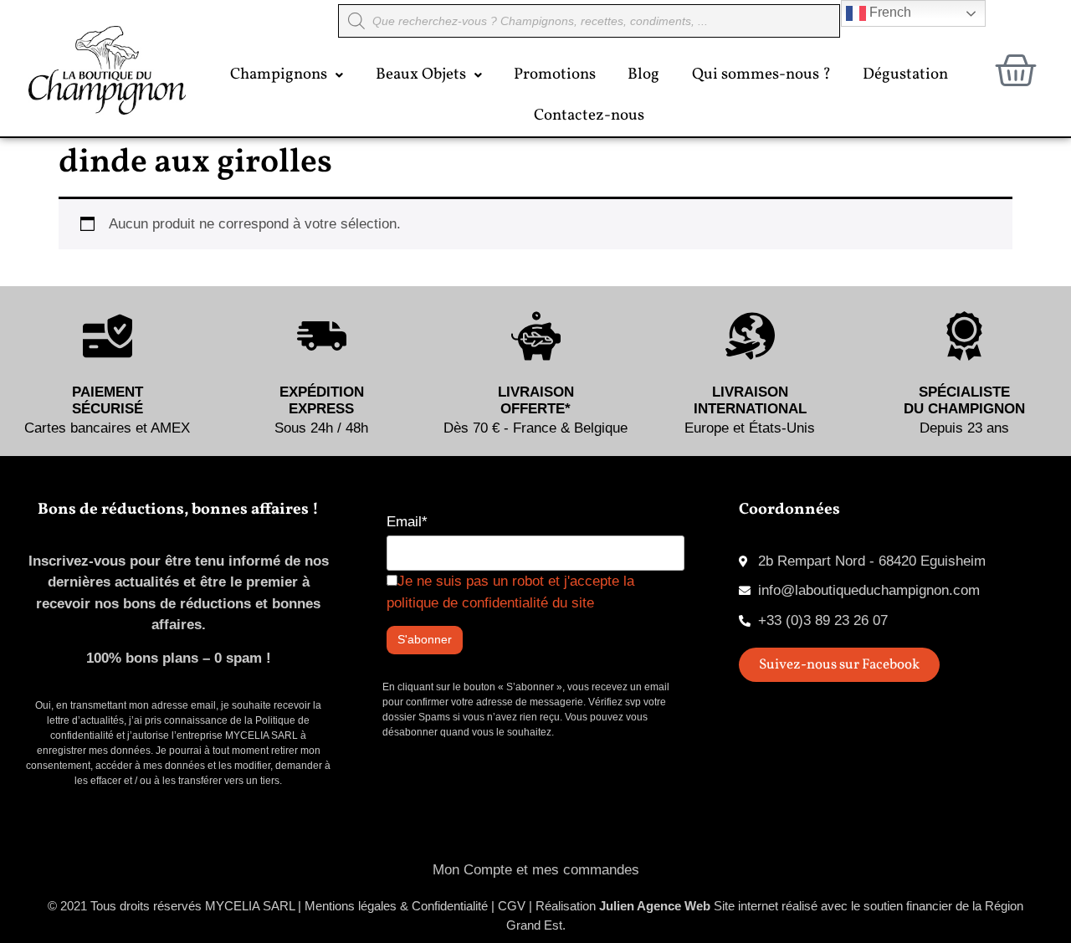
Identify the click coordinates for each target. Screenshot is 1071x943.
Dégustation (905, 74)
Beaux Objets (421, 74)
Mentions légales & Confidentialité (396, 906)
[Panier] (1016, 70)
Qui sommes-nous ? (761, 74)
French (888, 12)
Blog (643, 74)
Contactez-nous (589, 115)
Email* (407, 522)
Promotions (555, 74)
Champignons (278, 74)
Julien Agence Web (654, 906)
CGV (511, 906)
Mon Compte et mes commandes (536, 870)
